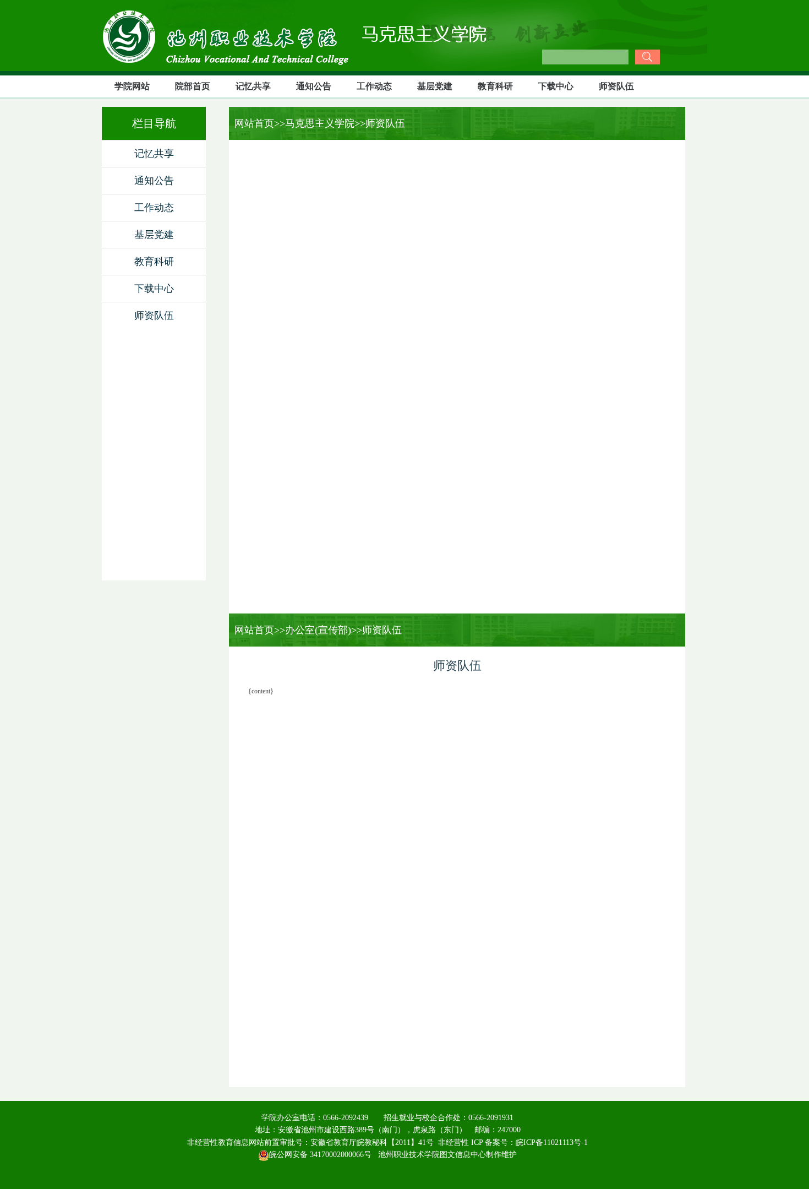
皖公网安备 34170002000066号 (320, 1154)
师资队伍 (616, 86)
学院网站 (132, 86)
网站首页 (251, 123)
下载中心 (555, 86)
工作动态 (374, 86)
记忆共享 (253, 86)
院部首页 (192, 86)
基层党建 (434, 86)
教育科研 (495, 86)
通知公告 (313, 86)
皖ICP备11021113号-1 (552, 1142)
